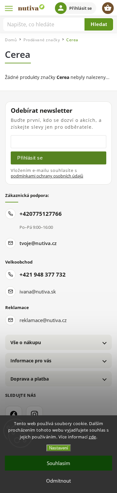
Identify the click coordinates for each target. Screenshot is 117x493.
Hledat (99, 24)
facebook (13, 414)
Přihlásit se (30, 158)
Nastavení (58, 448)
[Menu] (9, 8)
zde (92, 437)
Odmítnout (58, 480)
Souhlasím (58, 463)
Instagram (34, 414)
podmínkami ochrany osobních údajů (47, 176)
